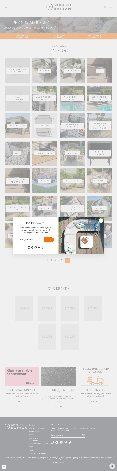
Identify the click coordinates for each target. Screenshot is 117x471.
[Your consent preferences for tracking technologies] (4, 467)
